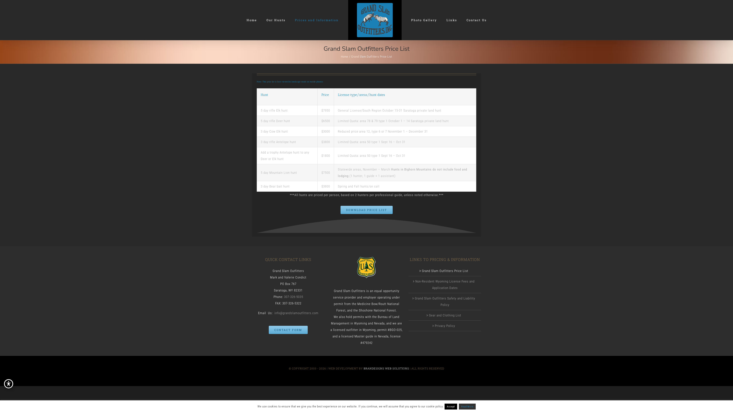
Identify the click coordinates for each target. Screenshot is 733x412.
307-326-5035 (293, 297)
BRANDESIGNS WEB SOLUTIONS (386, 368)
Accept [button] (451, 406)
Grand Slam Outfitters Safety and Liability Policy (445, 301)
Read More (467, 406)
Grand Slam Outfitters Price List (445, 271)
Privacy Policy (445, 326)
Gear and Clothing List (445, 315)
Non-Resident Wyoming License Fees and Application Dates (445, 284)
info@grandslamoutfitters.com (296, 313)
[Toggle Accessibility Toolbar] (8, 383)
